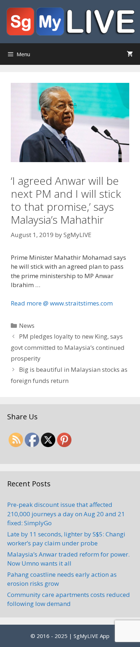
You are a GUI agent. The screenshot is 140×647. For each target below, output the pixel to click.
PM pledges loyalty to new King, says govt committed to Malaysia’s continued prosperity (68, 347)
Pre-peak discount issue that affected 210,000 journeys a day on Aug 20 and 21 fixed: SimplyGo (66, 513)
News (26, 325)
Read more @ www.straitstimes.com (62, 303)
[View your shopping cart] (130, 54)
